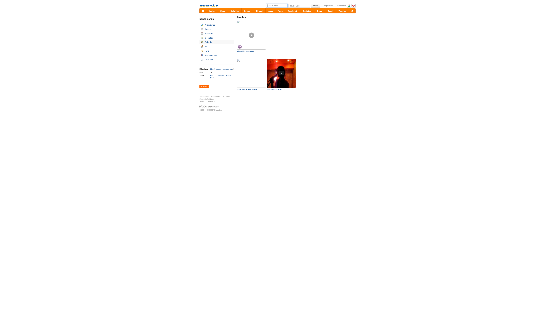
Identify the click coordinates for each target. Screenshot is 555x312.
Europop (213, 75)
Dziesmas (209, 59)
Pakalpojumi (204, 96)
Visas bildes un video (245, 51)
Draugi (319, 11)
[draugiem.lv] (202, 10)
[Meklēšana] (352, 10)
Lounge (221, 75)
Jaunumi (208, 29)
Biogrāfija (209, 37)
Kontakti (202, 99)
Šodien (212, 11)
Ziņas (222, 11)
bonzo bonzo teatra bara (247, 89)
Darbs (201, 101)
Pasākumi (292, 11)
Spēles (247, 11)
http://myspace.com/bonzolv (221, 69)
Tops (280, 11)
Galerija (208, 42)
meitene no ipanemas (276, 89)
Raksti (330, 11)
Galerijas (235, 11)
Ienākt (315, 5)
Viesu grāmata (211, 55)
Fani (206, 46)
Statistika (307, 11)
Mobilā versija (216, 96)
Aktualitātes (210, 24)
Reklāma (210, 99)
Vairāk (210, 101)
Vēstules (342, 11)
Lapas (270, 11)
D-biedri (259, 11)
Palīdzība (226, 96)
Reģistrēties (328, 5)
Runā (207, 50)
